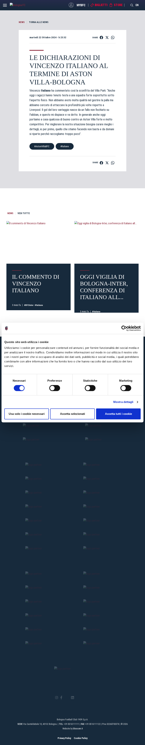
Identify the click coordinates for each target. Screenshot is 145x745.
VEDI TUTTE (24, 213)
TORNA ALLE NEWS (38, 22)
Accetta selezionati (72, 413)
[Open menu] (5, 6)
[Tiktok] (77, 697)
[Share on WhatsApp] (113, 37)
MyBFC (81, 5)
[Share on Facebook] (101, 37)
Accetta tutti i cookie (118, 413)
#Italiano (64, 146)
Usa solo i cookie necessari (27, 413)
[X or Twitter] (66, 697)
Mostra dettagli (123, 402)
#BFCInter (29, 305)
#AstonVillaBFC (41, 146)
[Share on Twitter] (107, 37)
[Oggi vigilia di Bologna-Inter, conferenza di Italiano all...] (106, 242)
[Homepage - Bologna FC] (20, 5)
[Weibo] (88, 697)
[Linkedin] (72, 698)
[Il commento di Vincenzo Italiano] (38, 242)
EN (137, 5)
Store (118, 5)
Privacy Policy (64, 738)
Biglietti (101, 5)
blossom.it (78, 728)
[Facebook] (61, 698)
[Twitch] (83, 697)
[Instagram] (56, 698)
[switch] (54, 388)
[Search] (131, 5)
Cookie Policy (80, 738)
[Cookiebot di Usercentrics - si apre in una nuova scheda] (124, 328)
